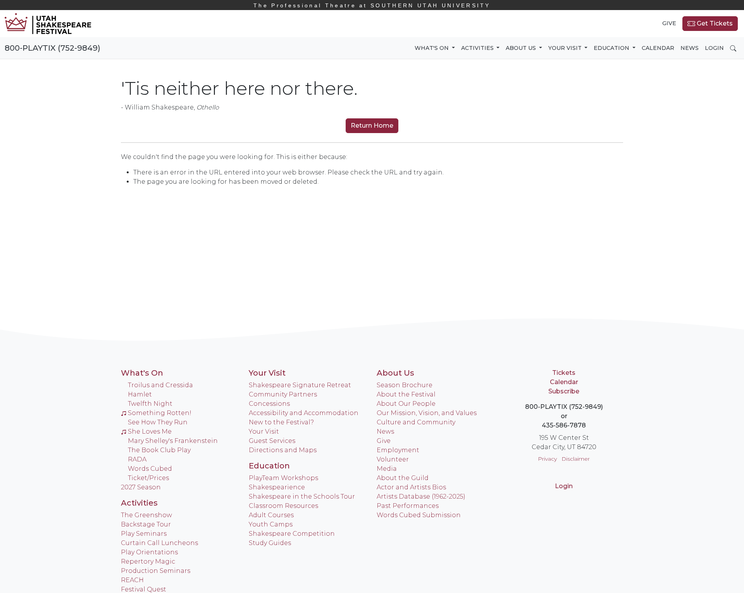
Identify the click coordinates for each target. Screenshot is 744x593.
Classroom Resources (283, 505)
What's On (142, 373)
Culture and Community (416, 422)
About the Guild (403, 478)
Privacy (547, 458)
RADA (137, 459)
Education (269, 465)
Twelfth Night (150, 403)
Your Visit (267, 373)
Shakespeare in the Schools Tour (302, 496)
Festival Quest (143, 589)
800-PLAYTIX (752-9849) (52, 48)
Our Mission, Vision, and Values (427, 413)
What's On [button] (432, 47)
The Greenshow (146, 515)
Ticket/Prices (148, 478)
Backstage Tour (146, 524)
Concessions (269, 403)
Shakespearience (277, 487)
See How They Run (158, 422)
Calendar (658, 47)
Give (669, 23)
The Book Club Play (159, 450)
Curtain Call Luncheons (159, 543)
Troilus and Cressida (160, 385)
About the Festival (406, 394)
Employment (398, 450)
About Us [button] (521, 47)
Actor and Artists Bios (411, 487)
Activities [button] (478, 47)
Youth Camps (271, 524)
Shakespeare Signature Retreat (300, 385)
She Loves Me (150, 431)
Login (714, 47)
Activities (139, 503)
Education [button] (612, 47)
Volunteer (393, 459)
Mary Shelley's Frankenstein (173, 440)
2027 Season (141, 487)
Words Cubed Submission (419, 515)
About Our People (406, 403)
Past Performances (408, 505)
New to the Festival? (281, 422)
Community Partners (283, 394)
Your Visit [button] (565, 47)
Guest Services (272, 440)
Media (387, 468)
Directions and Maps (283, 450)
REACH (132, 580)
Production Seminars (155, 570)
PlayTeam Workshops (283, 478)
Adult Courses (271, 515)
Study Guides (270, 543)
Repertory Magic (148, 561)
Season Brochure (404, 385)
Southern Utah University (372, 5)
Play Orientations (149, 552)
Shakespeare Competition (292, 533)
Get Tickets (714, 23)
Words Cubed (150, 468)
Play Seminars (144, 533)
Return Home (372, 125)
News (689, 47)
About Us (395, 373)
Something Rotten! (159, 413)
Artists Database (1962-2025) (421, 496)
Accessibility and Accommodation (303, 413)
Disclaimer (575, 458)
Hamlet (140, 394)
